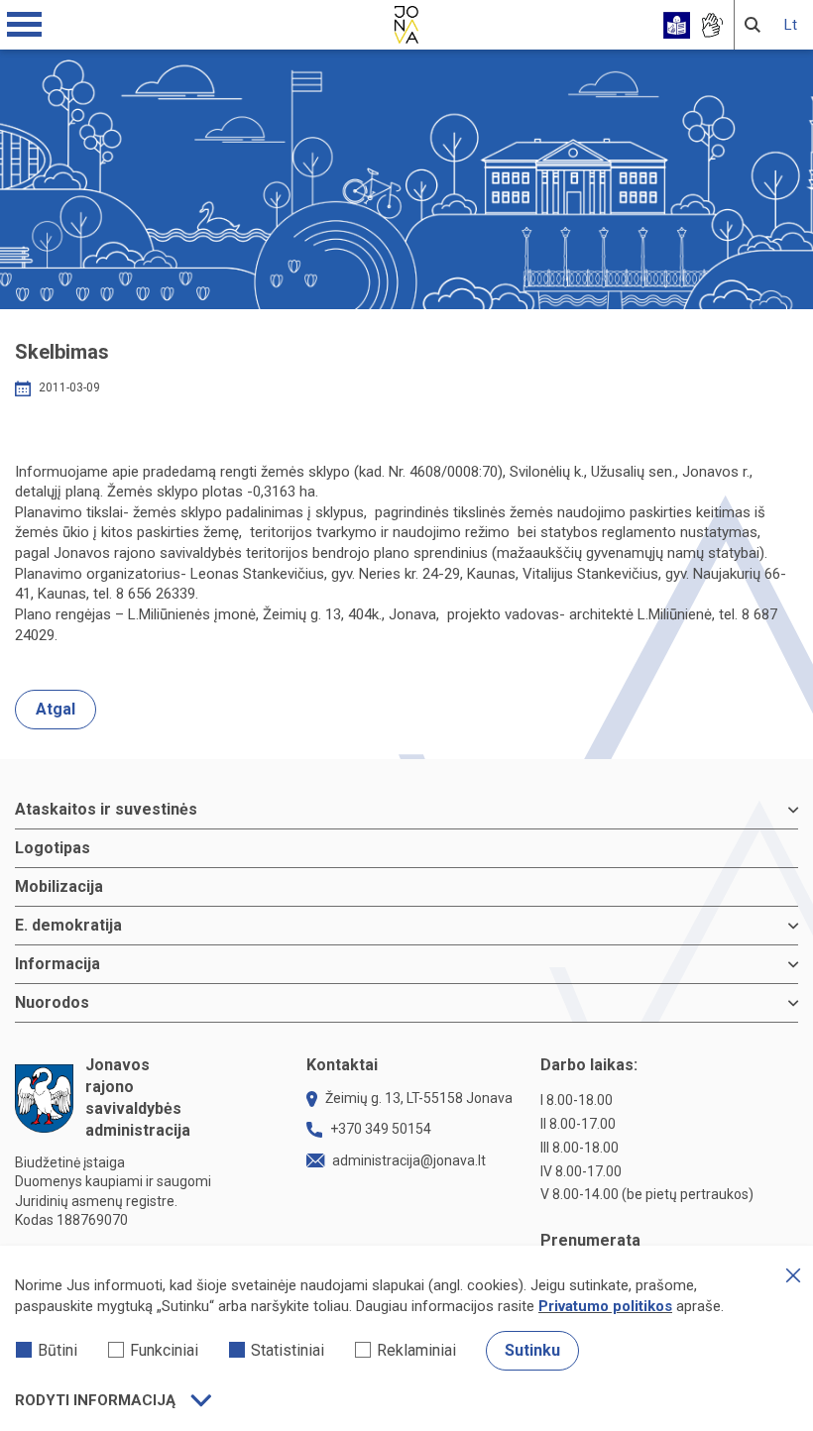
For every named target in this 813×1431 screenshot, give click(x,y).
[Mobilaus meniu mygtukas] (25, 25)
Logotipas (52, 847)
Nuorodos (52, 1002)
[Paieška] (752, 25)
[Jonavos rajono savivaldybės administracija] (406, 22)
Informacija (57, 963)
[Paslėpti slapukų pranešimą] (793, 1275)
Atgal (55, 709)
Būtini (57, 1350)
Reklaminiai (416, 1350)
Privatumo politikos (605, 1306)
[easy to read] (676, 25)
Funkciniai (164, 1350)
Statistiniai (287, 1350)
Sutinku (532, 1350)
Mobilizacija (59, 886)
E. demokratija (68, 925)
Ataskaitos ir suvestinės (106, 809)
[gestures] (711, 25)
